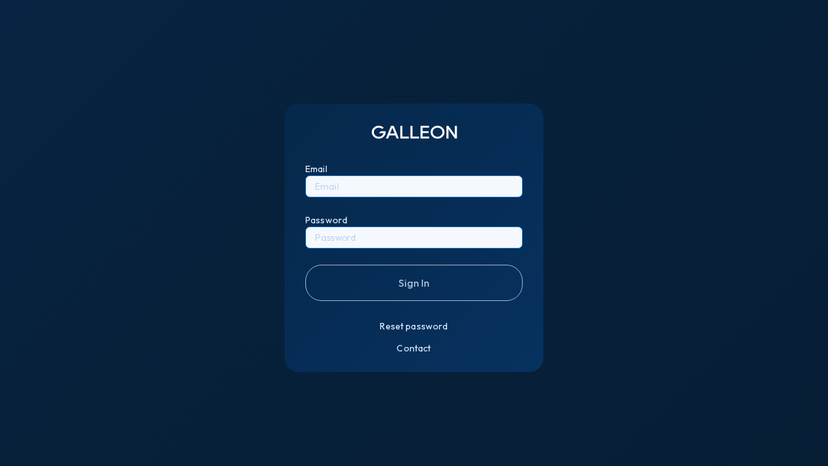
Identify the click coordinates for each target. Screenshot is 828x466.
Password (326, 220)
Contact (414, 348)
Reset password (414, 326)
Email (316, 169)
